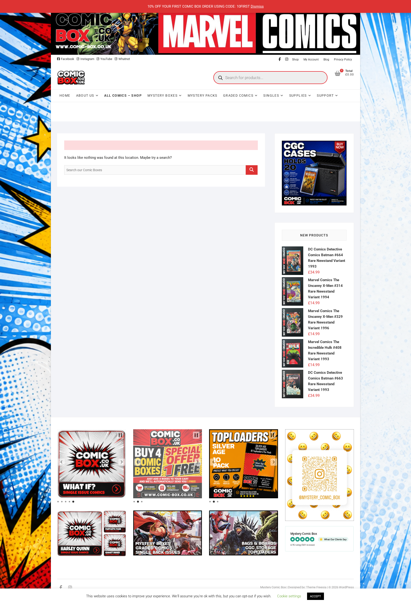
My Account (311, 59)
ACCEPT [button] (315, 596)
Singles (271, 95)
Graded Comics (238, 95)
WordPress (346, 587)
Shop (295, 59)
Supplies (298, 95)
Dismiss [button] (257, 6)
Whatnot (124, 59)
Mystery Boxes (162, 95)
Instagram (87, 59)
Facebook (67, 59)
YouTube (106, 59)
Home (64, 95)
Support (325, 95)
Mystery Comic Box (273, 587)
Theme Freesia (316, 587)
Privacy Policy (343, 59)
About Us (85, 95)
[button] (61, 462)
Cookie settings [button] (289, 596)
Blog (326, 59)
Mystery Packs (202, 95)
